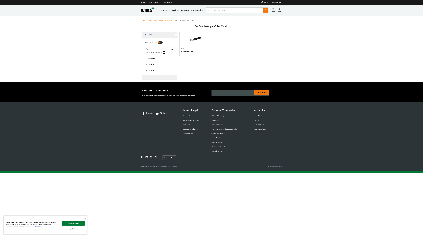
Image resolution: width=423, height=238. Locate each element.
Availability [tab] (151, 58)
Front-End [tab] (151, 64)
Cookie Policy (38, 227)
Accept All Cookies (73, 223)
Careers (256, 120)
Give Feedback (169, 158)
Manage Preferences (73, 229)
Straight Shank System (165, 20)
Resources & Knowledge (192, 10)
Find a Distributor (154, 2)
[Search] (265, 10)
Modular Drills (216, 120)
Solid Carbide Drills (217, 125)
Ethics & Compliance (260, 129)
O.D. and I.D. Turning (218, 116)
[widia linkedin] (147, 158)
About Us (144, 2)
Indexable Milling (217, 138)
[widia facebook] (142, 158)
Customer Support (188, 116)
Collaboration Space (168, 2)
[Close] (85, 218)
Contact (273, 11)
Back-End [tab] (151, 70)
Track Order (186, 125)
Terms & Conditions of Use (151, 166)
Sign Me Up (261, 93)
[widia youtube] (151, 158)
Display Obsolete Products (153, 52)
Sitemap (174, 166)
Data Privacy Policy (166, 166)
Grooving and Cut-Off (218, 147)
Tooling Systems (152, 20)
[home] (148, 11)
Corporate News (259, 125)
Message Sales (276, 2)
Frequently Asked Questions (191, 120)
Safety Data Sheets (188, 133)
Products (164, 10)
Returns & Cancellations (190, 129)
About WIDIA (258, 116)
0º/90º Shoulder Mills (218, 133)
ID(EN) (266, 2)
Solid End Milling (217, 142)
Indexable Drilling (217, 151)
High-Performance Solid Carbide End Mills (224, 129)
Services (175, 10)
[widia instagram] (156, 158)
